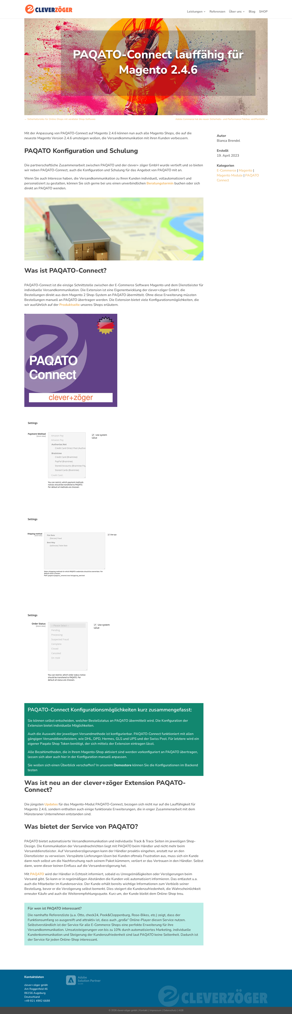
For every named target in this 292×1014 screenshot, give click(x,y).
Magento (245, 170)
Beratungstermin (160, 183)
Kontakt (143, 1010)
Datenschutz (169, 1010)
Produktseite (69, 304)
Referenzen (217, 12)
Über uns (235, 12)
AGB (180, 1010)
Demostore (122, 765)
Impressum (155, 1010)
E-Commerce (226, 170)
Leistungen (194, 12)
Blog (252, 12)
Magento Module (230, 175)
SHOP (263, 12)
